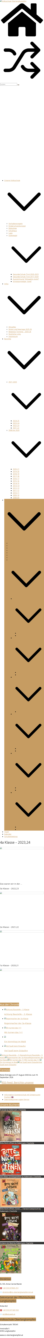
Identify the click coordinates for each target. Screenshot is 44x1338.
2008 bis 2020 (14, 430)
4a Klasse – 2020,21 (25, 788)
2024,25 (16, 598)
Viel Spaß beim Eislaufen (16, 1050)
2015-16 (16, 481)
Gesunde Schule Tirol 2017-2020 (26, 276)
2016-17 (16, 478)
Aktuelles (12, 327)
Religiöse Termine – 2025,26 (20, 332)
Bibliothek (13, 228)
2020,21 (16, 753)
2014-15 (16, 483)
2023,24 (16, 638)
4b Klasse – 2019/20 (25, 829)
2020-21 (16, 469)
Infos (6, 284)
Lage (10, 233)
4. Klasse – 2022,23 (24, 711)
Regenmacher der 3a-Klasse (17, 1023)
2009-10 (16, 495)
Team (6, 832)
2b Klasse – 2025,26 (16, 550)
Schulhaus (13, 231)
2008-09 (16, 497)
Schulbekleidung (11, 836)
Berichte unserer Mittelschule (17, 1089)
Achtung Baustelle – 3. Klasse (18, 1014)
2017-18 (16, 476)
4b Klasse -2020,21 (24, 790)
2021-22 (16, 428)
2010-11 (16, 493)
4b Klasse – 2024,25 (25, 635)
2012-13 (16, 488)
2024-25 (16, 421)
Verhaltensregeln (16, 223)
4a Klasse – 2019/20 (25, 827)
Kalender (7, 834)
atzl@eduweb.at (9, 1314)
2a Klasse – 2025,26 (16, 548)
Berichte (7, 339)
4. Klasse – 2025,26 (16, 557)
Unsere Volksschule (12, 180)
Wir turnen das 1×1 (13, 1032)
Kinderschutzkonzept (17, 226)
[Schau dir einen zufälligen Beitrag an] (22, 82)
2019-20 (16, 471)
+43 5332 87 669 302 (11, 1310)
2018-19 (16, 474)
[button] (24, 221)
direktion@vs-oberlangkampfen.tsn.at (18, 1292)
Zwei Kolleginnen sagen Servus (16, 1099)
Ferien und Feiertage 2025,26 (20, 329)
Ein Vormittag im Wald (15, 1041)
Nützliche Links (15, 334)
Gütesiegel (13, 235)
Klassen (7, 500)
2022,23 (16, 677)
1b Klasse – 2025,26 (16, 545)
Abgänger (13, 560)
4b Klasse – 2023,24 (25, 675)
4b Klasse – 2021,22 (25, 751)
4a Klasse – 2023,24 (25, 672)
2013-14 (16, 486)
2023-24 (16, 423)
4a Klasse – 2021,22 (25, 748)
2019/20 (16, 792)
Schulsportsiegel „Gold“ (22, 281)
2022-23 (16, 425)
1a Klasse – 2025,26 (16, 543)
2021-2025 (13, 382)
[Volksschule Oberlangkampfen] (22, 37)
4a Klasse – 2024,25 (25, 633)
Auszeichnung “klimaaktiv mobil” (26, 279)
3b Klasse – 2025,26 (16, 555)
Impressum (13, 336)
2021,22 (16, 714)
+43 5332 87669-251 (11, 1288)
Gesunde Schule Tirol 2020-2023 (26, 274)
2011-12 (16, 490)
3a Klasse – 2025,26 (16, 553)
